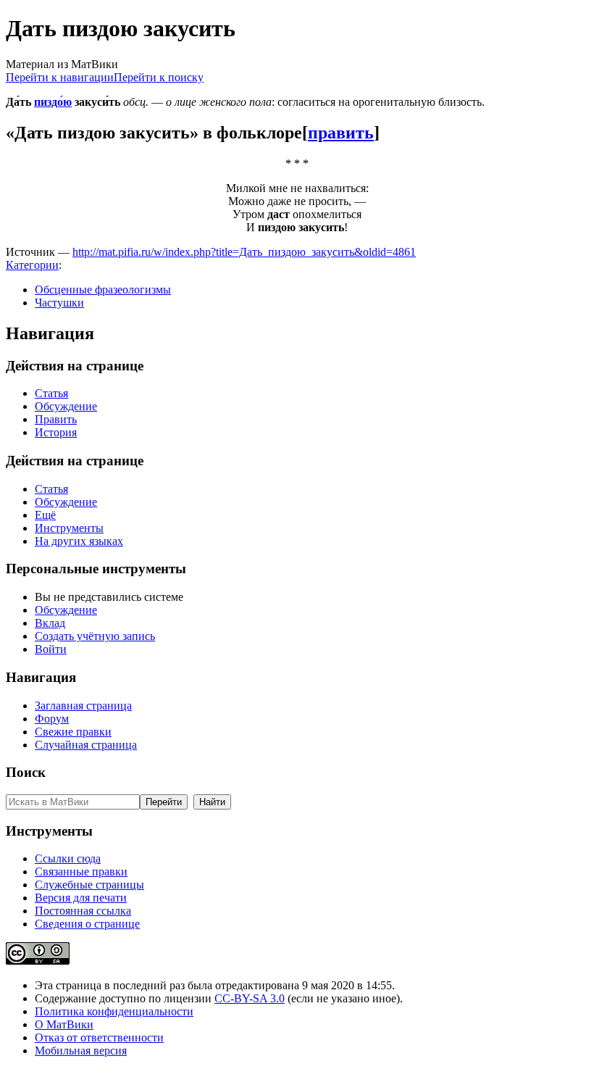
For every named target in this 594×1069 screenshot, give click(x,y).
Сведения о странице (87, 924)
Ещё (45, 515)
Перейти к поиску (159, 77)
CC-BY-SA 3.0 (249, 998)
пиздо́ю (53, 102)
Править (56, 419)
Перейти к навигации (60, 77)
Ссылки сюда (68, 858)
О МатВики (64, 1024)
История (56, 432)
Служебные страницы (89, 884)
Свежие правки (73, 731)
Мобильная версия (81, 1050)
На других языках (79, 541)
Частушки (59, 302)
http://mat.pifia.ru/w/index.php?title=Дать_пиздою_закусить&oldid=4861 (244, 252)
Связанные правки (81, 871)
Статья (51, 393)
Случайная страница (86, 745)
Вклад (50, 623)
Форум (52, 718)
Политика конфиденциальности (114, 1011)
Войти (51, 649)
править (341, 132)
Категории (32, 265)
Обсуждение (66, 406)
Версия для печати (81, 897)
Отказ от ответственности (99, 1037)
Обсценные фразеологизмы (103, 289)
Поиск (26, 772)
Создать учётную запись (95, 636)
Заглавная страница (83, 705)
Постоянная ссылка (83, 910)
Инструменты (69, 528)
